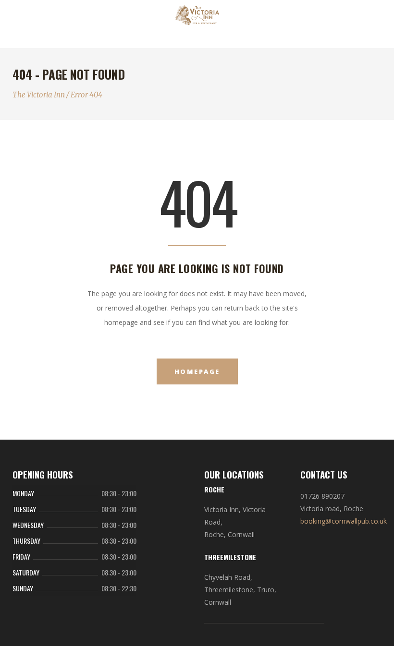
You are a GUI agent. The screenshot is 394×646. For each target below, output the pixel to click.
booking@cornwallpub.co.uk (343, 521)
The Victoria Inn (38, 94)
